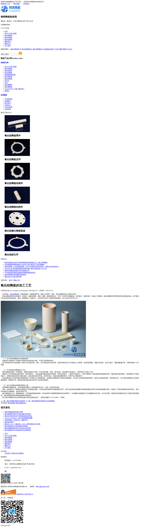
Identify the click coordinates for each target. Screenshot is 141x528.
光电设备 (8, 109)
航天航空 (8, 103)
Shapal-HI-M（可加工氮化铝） (15, 89)
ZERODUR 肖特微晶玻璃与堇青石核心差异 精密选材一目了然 (26, 268)
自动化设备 (8, 107)
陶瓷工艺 (8, 43)
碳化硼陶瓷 (8, 85)
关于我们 (8, 45)
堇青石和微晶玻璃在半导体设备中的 (17, 270)
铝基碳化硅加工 (49, 49)
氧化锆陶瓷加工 (26, 49)
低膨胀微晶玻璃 (10, 75)
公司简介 (8, 453)
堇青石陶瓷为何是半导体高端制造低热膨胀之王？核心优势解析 (26, 262)
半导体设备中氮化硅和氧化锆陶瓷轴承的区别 (20, 272)
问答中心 (4, 259)
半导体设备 (8, 99)
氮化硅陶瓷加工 (15, 49)
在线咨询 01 (20, 494)
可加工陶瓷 (59, 49)
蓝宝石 (7, 81)
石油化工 (8, 105)
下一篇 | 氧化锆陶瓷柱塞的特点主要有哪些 (40, 401)
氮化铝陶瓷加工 (38, 49)
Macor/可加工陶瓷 (11, 33)
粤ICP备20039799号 (42, 486)
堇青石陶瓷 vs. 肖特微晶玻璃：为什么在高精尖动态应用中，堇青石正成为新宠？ (32, 266)
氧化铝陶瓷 (8, 70)
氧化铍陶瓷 (8, 87)
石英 (6, 83)
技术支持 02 (29, 494)
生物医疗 (8, 101)
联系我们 (26, 4)
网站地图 (16, 4)
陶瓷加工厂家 (5, 4)
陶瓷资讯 (8, 41)
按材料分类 (4, 62)
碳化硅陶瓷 (8, 39)
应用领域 (4, 95)
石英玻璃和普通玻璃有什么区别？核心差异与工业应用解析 (25, 264)
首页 (6, 31)
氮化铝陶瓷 (8, 37)
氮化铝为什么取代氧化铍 (13, 276)
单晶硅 (7, 91)
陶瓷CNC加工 (67, 49)
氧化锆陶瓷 (8, 35)
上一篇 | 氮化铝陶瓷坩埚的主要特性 (13, 401)
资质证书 (14, 453)
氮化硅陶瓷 (8, 79)
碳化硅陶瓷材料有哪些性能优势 (15, 274)
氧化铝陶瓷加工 (21, 403)
